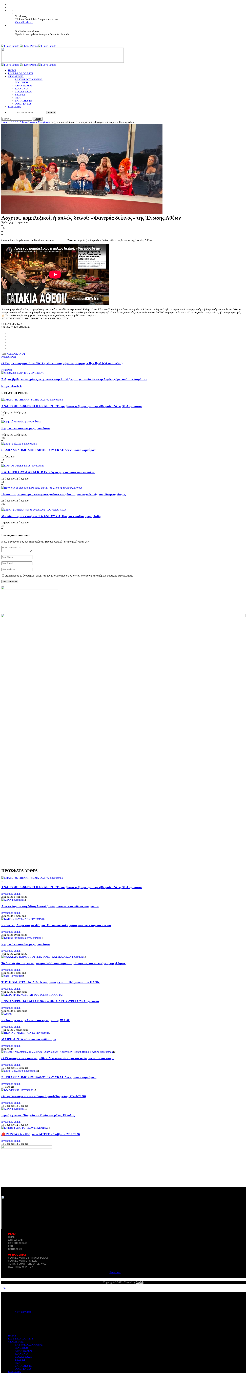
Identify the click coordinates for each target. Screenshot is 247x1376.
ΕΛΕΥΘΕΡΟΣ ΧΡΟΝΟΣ (29, 79)
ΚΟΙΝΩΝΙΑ (21, 88)
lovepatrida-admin (11, 386)
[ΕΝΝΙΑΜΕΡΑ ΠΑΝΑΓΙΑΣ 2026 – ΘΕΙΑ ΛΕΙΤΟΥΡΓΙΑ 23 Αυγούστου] (31, 994)
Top (3, 1288)
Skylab (139, 1282)
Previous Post (8, 356)
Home (4, 122)
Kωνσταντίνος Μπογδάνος (36, 122)
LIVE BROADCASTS (20, 73)
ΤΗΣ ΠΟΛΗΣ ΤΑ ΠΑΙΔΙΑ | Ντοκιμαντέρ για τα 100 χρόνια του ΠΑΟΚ (50, 982)
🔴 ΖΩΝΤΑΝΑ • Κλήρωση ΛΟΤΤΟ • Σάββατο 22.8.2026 (40, 1134)
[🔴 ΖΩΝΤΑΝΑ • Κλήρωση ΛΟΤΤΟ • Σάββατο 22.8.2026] (24, 1127)
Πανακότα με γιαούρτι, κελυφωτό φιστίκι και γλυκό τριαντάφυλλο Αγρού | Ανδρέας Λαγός (63, 494)
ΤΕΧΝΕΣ (20, 94)
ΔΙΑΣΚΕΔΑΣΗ (23, 91)
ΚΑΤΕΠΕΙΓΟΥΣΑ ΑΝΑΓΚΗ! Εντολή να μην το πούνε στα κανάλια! (48, 472)
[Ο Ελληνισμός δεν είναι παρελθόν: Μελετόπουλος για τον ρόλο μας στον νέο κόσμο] (57, 1051)
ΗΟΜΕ (12, 70)
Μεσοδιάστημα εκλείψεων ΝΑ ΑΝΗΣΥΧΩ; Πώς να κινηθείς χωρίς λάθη (51, 516)
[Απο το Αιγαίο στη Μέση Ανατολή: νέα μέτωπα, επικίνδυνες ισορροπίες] (13, 899)
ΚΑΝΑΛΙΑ (14, 106)
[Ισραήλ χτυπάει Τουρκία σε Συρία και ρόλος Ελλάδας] (13, 1108)
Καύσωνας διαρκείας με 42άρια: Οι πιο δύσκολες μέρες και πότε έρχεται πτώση (56, 925)
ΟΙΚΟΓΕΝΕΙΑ (23, 103)
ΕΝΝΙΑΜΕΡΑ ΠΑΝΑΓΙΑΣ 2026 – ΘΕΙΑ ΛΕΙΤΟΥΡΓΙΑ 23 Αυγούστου (50, 1001)
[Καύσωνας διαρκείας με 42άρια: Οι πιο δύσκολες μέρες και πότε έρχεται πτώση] (22, 918)
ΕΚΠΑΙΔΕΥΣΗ (23, 100)
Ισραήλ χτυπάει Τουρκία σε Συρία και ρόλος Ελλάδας (38, 1115)
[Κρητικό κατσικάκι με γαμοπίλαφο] (21, 421)
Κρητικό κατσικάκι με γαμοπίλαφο (25, 428)
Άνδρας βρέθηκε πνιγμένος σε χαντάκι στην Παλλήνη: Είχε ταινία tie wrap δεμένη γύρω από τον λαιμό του (74, 379)
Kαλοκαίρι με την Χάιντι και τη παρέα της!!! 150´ (35, 1020)
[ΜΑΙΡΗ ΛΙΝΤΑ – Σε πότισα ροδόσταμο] (25, 1032)
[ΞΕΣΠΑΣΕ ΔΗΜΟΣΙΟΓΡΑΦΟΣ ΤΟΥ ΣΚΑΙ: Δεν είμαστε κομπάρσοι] (19, 443)
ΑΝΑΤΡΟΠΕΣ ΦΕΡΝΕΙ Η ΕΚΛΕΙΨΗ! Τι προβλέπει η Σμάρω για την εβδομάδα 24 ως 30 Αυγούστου (71, 406)
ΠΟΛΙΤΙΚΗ (21, 82)
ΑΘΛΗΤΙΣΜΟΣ (23, 85)
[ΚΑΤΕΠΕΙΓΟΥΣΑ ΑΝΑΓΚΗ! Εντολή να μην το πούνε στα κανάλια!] (22, 465)
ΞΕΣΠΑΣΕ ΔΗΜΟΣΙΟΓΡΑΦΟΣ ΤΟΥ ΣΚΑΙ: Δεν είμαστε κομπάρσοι (48, 450)
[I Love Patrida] (28, 46)
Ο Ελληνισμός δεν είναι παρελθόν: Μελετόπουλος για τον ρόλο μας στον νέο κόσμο (57, 1058)
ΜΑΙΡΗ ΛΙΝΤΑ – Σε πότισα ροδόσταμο (28, 1039)
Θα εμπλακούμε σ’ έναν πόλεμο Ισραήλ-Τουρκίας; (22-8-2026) (43, 1096)
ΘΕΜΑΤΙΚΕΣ (16, 76)
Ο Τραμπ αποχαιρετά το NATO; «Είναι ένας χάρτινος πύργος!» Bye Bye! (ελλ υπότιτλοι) (61, 363)
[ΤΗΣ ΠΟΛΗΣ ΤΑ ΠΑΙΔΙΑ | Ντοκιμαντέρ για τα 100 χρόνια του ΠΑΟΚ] (12, 975)
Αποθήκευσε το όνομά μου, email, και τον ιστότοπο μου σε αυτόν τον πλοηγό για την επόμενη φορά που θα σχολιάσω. (69, 575)
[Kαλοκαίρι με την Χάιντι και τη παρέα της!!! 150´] (6, 1013)
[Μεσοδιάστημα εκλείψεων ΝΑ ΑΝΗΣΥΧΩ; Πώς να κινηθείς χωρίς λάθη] (33, 509)
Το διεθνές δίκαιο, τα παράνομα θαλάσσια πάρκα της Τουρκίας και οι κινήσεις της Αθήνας (63, 963)
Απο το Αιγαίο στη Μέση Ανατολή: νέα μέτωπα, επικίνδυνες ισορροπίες (50, 906)
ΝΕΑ (17, 97)
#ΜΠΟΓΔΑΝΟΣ (16, 353)
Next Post (6, 369)
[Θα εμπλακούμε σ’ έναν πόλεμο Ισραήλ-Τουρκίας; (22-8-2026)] (17, 1089)
